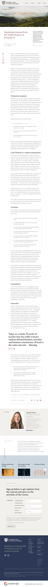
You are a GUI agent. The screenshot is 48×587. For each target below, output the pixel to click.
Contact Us (39, 554)
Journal (44, 2)
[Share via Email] (3, 63)
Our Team (30, 549)
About (26, 2)
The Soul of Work (39, 464)
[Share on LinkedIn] (3, 60)
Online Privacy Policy (25, 517)
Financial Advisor (40, 543)
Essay (10, 45)
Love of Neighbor (24, 394)
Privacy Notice (40, 559)
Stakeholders (35, 394)
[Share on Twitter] (3, 54)
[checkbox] (20, 507)
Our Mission (30, 543)
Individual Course (40, 541)
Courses (32, 2)
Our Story (30, 541)
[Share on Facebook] (3, 57)
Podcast (39, 2)
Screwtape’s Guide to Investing (24, 465)
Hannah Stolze (11, 43)
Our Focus (30, 545)
